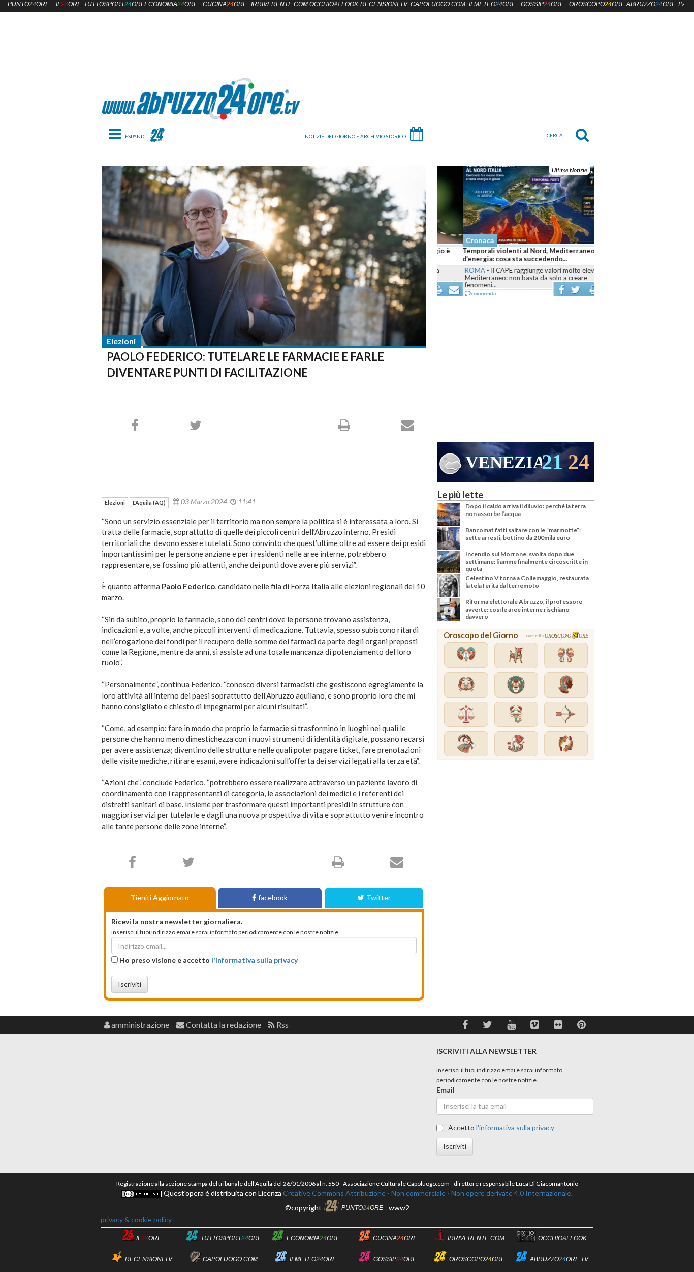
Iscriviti (129, 984)
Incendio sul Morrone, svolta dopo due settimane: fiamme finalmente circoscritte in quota (526, 561)
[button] (465, 1025)
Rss (282, 1024)
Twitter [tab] (378, 897)
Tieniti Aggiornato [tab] (160, 897)
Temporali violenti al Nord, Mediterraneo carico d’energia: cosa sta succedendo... (514, 255)
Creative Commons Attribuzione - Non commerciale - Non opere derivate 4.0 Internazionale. (427, 1193)
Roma (449, 270)
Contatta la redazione (222, 1024)
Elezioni (121, 341)
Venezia (503, 462)
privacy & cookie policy (136, 1219)
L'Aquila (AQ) (149, 502)
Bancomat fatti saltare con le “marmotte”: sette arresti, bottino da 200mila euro (523, 533)
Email (445, 1089)
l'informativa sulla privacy (254, 960)
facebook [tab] (273, 897)
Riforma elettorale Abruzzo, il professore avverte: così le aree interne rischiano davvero (523, 609)
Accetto (500, 1127)
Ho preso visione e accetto (208, 960)
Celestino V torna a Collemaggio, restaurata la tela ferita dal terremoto (527, 581)
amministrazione (139, 1024)
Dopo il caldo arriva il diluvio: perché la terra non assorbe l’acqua (525, 509)
